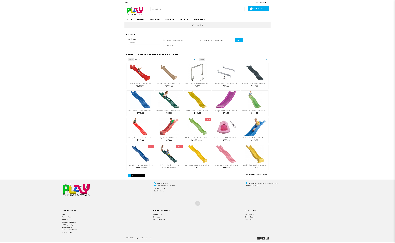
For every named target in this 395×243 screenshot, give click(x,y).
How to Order (154, 19)
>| (143, 175)
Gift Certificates (159, 219)
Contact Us (157, 214)
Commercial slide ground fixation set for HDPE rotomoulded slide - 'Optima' (237, 83)
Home (129, 19)
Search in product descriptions (213, 41)
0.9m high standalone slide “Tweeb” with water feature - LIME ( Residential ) (266, 111)
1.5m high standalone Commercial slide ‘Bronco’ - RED (144, 83)
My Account (249, 214)
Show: (202, 59)
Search (199, 25)
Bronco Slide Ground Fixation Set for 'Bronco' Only (200, 83)
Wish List (248, 219)
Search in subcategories (175, 40)
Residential (184, 19)
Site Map (156, 217)
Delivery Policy (67, 225)
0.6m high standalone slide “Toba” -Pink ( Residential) (230, 111)
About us (140, 19)
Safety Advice (67, 227)
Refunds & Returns (69, 222)
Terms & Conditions (69, 230)
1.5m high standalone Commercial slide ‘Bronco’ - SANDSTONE (175, 83)
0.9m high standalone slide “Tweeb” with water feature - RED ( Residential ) (151, 138)
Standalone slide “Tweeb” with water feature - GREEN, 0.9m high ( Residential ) (181, 111)
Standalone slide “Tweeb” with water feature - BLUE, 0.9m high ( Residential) (151, 111)
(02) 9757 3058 (162, 183)
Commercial (169, 19)
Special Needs (199, 19)
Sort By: (131, 59)
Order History (250, 217)
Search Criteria (132, 39)
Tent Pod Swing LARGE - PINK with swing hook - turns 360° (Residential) (236, 138)
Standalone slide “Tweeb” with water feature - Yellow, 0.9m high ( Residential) (209, 111)
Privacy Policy (67, 217)
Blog (63, 214)
